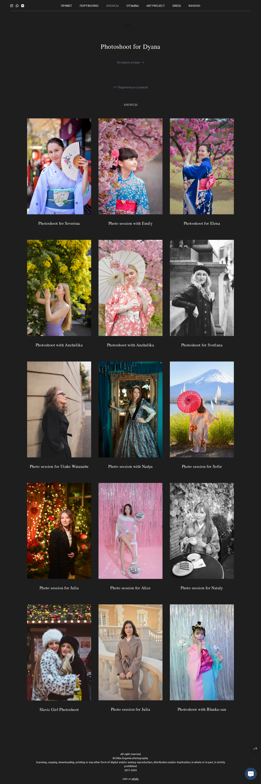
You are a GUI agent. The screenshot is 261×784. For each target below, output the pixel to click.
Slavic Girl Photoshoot (59, 709)
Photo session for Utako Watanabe (59, 466)
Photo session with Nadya (130, 466)
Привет (66, 5)
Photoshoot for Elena (202, 223)
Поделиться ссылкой (133, 87)
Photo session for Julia (59, 588)
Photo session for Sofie (202, 466)
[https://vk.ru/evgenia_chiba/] (22, 5)
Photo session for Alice (130, 588)
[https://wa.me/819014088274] (17, 5)
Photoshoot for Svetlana (201, 345)
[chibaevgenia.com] (130, 26)
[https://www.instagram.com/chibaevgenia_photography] (11, 5)
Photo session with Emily (130, 223)
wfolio (135, 778)
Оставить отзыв (128, 62)
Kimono (194, 5)
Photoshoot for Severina (59, 223)
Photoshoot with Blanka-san (202, 709)
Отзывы (132, 5)
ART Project (155, 5)
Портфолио (89, 5)
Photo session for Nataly (202, 588)
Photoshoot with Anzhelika (130, 345)
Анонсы (112, 5)
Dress (177, 5)
